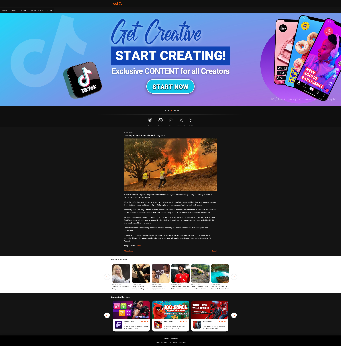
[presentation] (107, 276)
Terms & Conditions (171, 338)
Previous (129, 251)
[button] (165, 110)
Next (214, 251)
